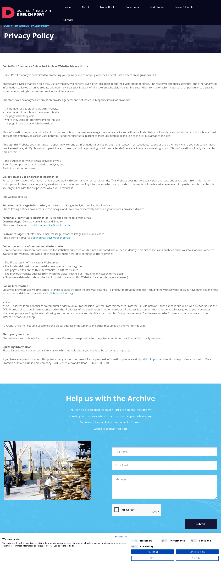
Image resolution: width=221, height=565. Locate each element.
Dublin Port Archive (16, 26)
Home (67, 7)
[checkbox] (134, 540)
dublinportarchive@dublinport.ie (50, 225)
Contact (68, 20)
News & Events (184, 7)
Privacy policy (120, 536)
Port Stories (157, 7)
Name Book (107, 7)
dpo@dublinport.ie (149, 359)
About (85, 7)
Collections (132, 7)
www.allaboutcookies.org (58, 293)
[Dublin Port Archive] (26, 12)
